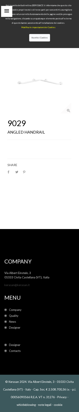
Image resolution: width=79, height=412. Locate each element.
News (13, 321)
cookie (58, 405)
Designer (14, 327)
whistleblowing (26, 405)
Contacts (15, 351)
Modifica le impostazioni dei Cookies (38, 27)
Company (15, 310)
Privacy (62, 397)
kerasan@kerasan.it (17, 285)
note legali (44, 405)
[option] (39, 81)
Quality (14, 315)
